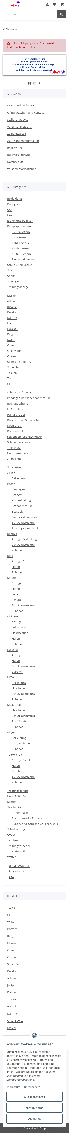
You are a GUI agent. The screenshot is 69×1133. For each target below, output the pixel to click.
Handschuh (19, 688)
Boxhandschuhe (17, 403)
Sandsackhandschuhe (26, 517)
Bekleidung (19, 478)
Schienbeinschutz (18, 442)
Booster (12, 306)
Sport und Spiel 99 (19, 362)
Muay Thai (14, 705)
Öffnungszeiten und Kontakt (25, 112)
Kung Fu (12, 649)
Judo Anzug (19, 237)
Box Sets (17, 495)
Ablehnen (34, 1118)
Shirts (11, 270)
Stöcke (11, 835)
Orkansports (15, 351)
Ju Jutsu (12, 533)
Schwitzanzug (16, 829)
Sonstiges (13, 281)
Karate (11, 578)
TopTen (12, 373)
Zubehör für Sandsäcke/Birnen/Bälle (35, 824)
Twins (11, 378)
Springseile (19, 851)
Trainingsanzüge (18, 287)
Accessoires (16, 871)
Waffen (11, 857)
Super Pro (13, 367)
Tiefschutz (14, 447)
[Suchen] (61, 14)
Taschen (12, 840)
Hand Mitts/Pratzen (19, 796)
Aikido (11, 473)
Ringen (11, 732)
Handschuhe (20, 633)
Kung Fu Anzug (21, 254)
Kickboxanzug (21, 248)
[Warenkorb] (62, 4)
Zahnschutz (14, 459)
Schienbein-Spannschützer (24, 436)
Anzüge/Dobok (21, 760)
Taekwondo (14, 754)
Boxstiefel (18, 511)
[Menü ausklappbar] (5, 2)
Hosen (11, 215)
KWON (11, 1027)
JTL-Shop (41, 1128)
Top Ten (12, 999)
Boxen (11, 484)
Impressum (13, 1086)
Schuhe (16, 600)
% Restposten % (19, 865)
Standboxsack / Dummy (27, 818)
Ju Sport (12, 985)
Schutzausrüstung (23, 522)
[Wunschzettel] (54, 4)
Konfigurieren (34, 1107)
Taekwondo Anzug (23, 259)
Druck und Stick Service (22, 105)
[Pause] (29, 83)
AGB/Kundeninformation (23, 140)
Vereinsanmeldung (19, 126)
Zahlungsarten (16, 133)
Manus (11, 943)
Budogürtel (14, 204)
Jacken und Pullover (20, 220)
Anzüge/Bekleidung (24, 539)
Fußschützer (15, 409)
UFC (9, 384)
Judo (10, 555)
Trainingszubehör (18, 846)
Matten (11, 802)
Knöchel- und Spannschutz (24, 420)
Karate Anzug (20, 243)
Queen (11, 356)
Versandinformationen (21, 169)
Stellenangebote (17, 119)
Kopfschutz (14, 425)
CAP (9, 209)
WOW (10, 922)
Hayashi (12, 328)
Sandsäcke (14, 807)
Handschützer (16, 414)
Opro (10, 345)
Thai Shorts (19, 721)
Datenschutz (32, 1086)
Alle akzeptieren (34, 1096)
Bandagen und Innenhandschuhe (29, 398)
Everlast (12, 323)
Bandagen (18, 489)
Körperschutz (16, 431)
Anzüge (16, 583)
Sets (11, 876)
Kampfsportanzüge (19, 226)
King (10, 334)
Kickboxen (13, 616)
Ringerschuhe (21, 743)
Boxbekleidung (21, 500)
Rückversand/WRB (19, 155)
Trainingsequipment (25, 528)
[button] (47, 4)
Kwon (10, 339)
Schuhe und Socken (20, 265)
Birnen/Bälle (20, 813)
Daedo (11, 312)
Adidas (11, 301)
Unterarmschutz (17, 453)
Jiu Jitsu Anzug (21, 231)
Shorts (11, 276)
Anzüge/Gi (18, 561)
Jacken (16, 594)
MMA (10, 677)
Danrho (12, 317)
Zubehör (17, 550)
